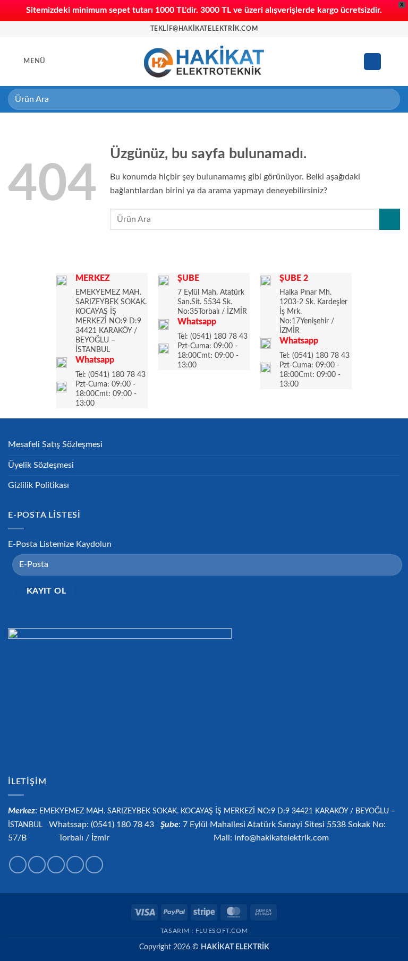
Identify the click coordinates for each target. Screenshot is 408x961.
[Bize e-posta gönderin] (75, 864)
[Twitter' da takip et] (56, 864)
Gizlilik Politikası (38, 485)
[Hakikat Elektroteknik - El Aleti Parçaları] (204, 61)
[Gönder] (387, 99)
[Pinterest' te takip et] (94, 864)
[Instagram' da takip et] (37, 864)
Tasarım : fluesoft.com (204, 931)
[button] (27, 61)
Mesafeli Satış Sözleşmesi (55, 444)
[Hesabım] (372, 62)
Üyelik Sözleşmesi (41, 465)
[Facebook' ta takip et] (18, 864)
